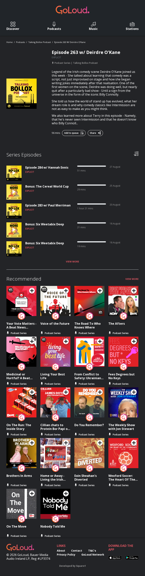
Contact (76, 550)
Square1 (81, 565)
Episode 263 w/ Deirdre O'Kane (70, 42)
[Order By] (136, 153)
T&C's (92, 550)
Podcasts (20, 42)
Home (9, 42)
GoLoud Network (92, 554)
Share (93, 132)
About (61, 550)
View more (72, 262)
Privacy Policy (66, 554)
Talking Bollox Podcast (39, 42)
